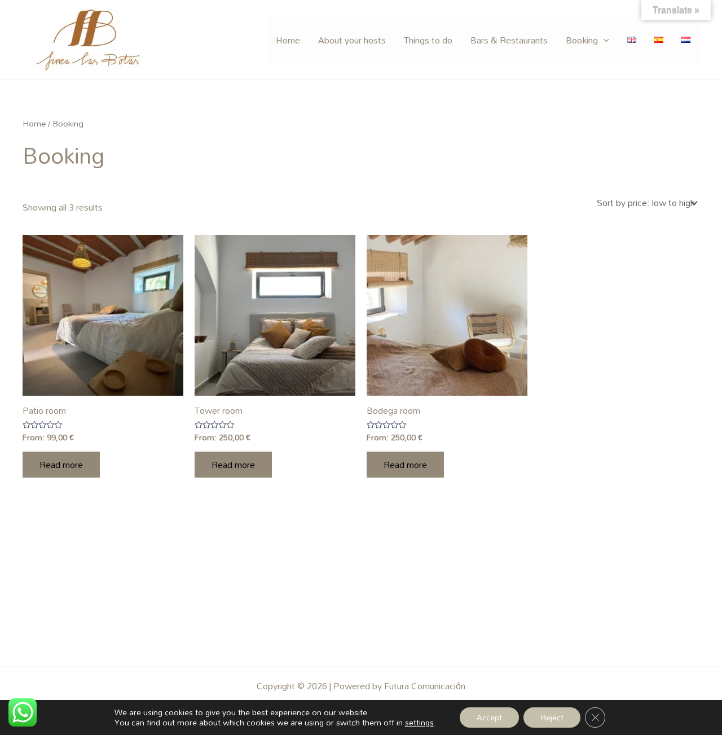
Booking (582, 40)
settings (419, 723)
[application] (603, 40)
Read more (61, 465)
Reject (551, 717)
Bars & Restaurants (509, 40)
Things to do (428, 40)
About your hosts (352, 40)
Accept (489, 717)
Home (288, 40)
